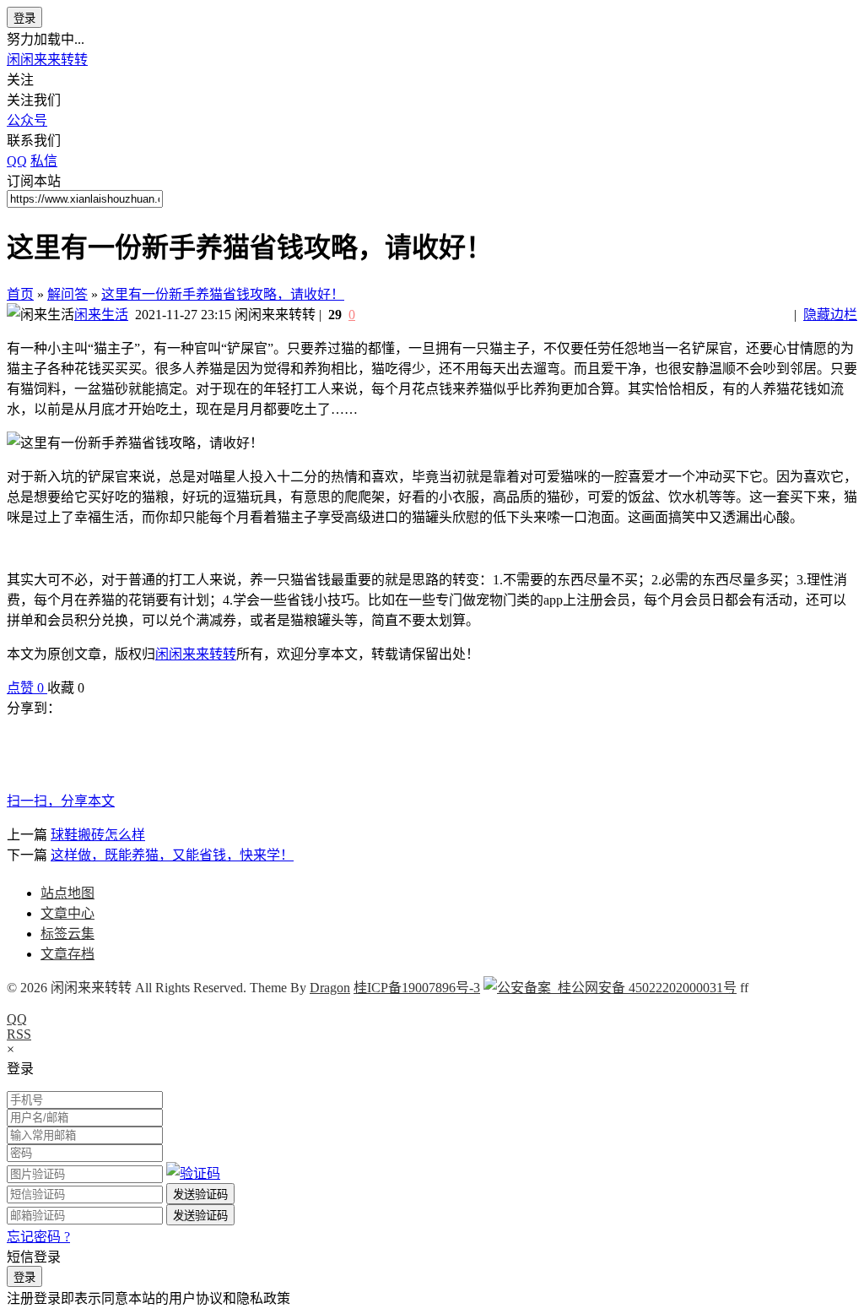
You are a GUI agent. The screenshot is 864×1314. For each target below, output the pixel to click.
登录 (24, 18)
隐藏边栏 (830, 314)
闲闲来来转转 (47, 59)
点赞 (25, 688)
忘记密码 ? (38, 1237)
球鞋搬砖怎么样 (98, 835)
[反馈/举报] (93, 688)
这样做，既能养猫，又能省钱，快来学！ (172, 855)
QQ (17, 1019)
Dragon (330, 987)
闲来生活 (101, 314)
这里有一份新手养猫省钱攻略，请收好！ (222, 294)
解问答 (67, 294)
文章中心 (67, 913)
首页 (20, 294)
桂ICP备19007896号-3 (417, 987)
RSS (19, 1034)
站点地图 (67, 893)
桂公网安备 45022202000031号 (644, 987)
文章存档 (67, 954)
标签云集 (67, 933)
